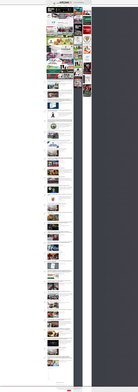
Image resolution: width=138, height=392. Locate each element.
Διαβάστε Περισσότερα (62, 85)
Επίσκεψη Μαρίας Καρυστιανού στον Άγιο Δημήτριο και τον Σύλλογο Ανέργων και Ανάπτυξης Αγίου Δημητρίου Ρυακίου (60, 81)
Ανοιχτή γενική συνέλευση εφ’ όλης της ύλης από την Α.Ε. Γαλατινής (58, 140)
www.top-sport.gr (62, 384)
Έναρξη (49, 367)
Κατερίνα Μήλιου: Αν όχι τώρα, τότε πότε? (54, 300)
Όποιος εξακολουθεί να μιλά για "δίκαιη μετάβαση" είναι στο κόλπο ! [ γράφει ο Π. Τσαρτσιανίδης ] (87, 8)
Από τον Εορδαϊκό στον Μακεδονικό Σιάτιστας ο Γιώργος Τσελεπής (58, 185)
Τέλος (49, 379)
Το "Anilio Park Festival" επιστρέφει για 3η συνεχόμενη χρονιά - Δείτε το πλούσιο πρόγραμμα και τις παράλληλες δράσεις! (59, 319)
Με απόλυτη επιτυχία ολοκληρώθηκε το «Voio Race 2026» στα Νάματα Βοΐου (60, 90)
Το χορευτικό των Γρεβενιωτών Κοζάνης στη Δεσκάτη (56, 176)
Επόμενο (50, 378)
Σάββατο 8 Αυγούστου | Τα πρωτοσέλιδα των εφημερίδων (56, 347)
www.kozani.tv (65, 360)
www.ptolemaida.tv (58, 384)
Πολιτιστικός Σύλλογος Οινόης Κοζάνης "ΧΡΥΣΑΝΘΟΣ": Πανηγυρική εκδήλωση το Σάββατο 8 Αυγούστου (58, 291)
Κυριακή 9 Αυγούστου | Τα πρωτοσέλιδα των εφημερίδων (56, 203)
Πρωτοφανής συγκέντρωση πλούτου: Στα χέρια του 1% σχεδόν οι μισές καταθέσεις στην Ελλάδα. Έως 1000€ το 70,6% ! (59, 281)
